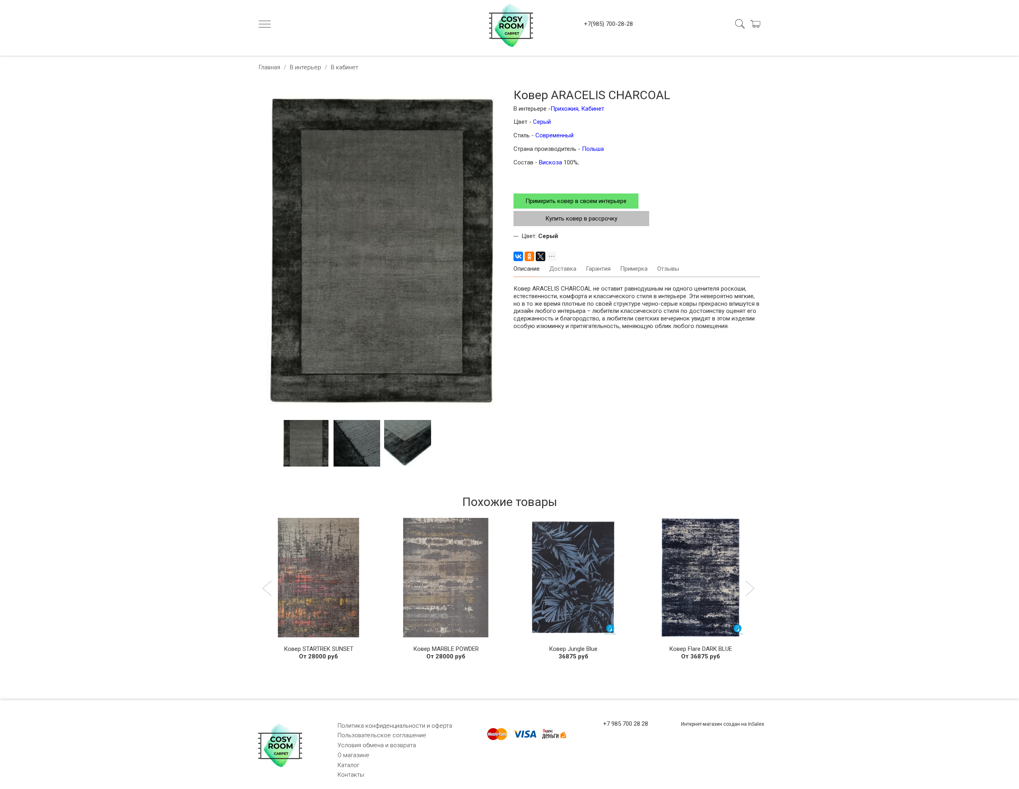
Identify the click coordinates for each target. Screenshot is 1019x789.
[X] (540, 256)
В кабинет (344, 67)
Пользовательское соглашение (382, 735)
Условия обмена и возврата (377, 745)
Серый (542, 121)
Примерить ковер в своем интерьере (576, 201)
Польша (593, 148)
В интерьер (305, 67)
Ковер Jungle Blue (573, 648)
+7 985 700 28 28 (625, 723)
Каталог (348, 765)
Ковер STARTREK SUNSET (318, 648)
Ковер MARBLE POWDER (446, 648)
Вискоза (551, 162)
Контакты (351, 774)
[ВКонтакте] (518, 256)
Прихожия (564, 108)
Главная (269, 67)
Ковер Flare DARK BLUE (700, 648)
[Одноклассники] (529, 256)
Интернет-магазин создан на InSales (722, 724)
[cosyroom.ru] (509, 24)
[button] (268, 589)
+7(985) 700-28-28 (608, 23)
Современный (554, 135)
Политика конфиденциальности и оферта (395, 725)
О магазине (353, 755)
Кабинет (592, 108)
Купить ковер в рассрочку (581, 218)
